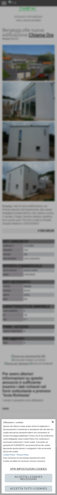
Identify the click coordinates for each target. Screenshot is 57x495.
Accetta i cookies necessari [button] (29, 478)
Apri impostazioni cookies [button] (28, 469)
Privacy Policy (23, 455)
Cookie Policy (9, 455)
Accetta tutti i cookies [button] (28, 488)
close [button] (53, 422)
